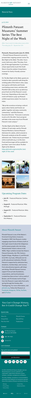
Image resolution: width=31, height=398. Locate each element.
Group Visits (4, 319)
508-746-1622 (9, 336)
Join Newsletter (15, 357)
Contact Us (8, 340)
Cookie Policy (20, 384)
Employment (19, 321)
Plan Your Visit (5, 321)
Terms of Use (6, 387)
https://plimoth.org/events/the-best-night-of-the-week (14, 150)
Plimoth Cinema (20, 316)
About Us (3, 316)
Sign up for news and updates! (9, 350)
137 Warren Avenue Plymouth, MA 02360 (10, 332)
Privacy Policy (6, 386)
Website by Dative (21, 386)
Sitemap (5, 384)
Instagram (12, 290)
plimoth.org (6, 288)
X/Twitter (8, 292)
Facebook (5, 290)
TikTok (18, 290)
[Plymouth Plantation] (11, 3)
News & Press (20, 319)
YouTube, (24, 290)
